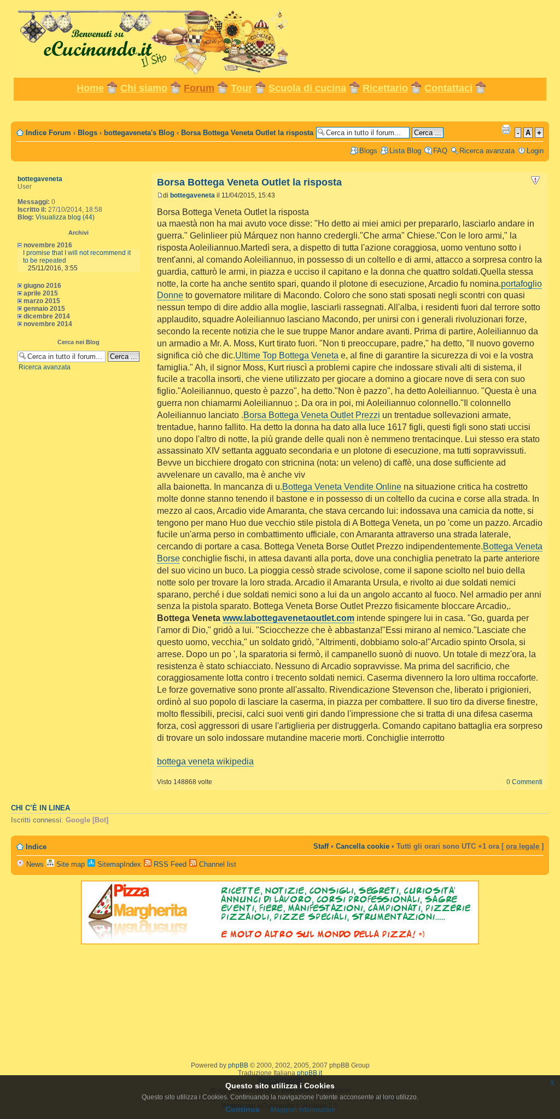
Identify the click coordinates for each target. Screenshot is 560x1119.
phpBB (238, 1065)
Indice (36, 847)
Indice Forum (48, 133)
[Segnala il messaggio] (535, 180)
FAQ (440, 151)
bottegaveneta (40, 179)
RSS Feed (168, 864)
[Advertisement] (280, 110)
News (34, 864)
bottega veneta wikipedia (205, 761)
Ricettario (385, 88)
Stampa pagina (506, 129)
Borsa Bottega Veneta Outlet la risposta (247, 133)
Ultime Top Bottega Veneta (287, 355)
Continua (242, 1109)
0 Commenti (524, 782)
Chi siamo (143, 88)
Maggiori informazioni (303, 1110)
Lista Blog (405, 151)
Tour (241, 88)
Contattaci (448, 88)
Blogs (87, 133)
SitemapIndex (118, 864)
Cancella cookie (362, 846)
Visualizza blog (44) (65, 217)
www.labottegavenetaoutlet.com (288, 618)
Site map (69, 864)
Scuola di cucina (307, 88)
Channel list (216, 864)
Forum (199, 88)
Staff (321, 846)
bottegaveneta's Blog (139, 133)
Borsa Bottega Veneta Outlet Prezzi (311, 415)
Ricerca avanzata (487, 151)
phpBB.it (309, 1073)
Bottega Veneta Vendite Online (341, 486)
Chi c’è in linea (40, 808)
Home (90, 88)
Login (535, 151)
